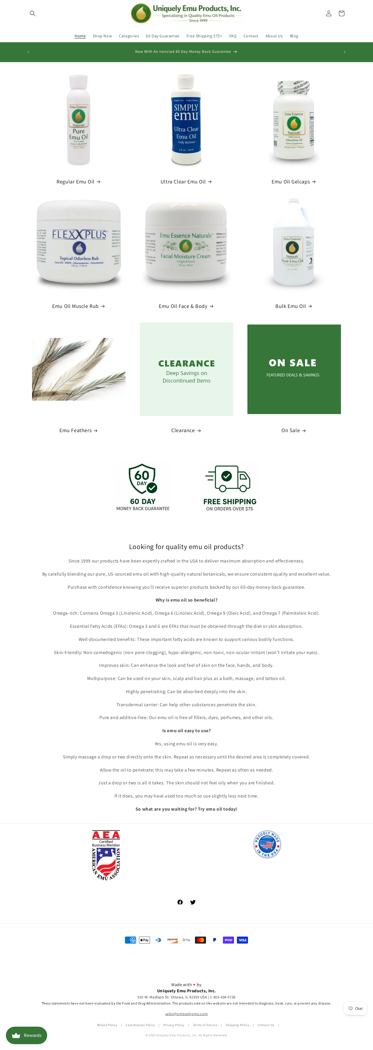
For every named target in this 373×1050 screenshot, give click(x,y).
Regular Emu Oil (75, 181)
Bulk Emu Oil (290, 306)
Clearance (183, 430)
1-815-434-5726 (222, 997)
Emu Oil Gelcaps (291, 181)
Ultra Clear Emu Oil (183, 181)
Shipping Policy (237, 1025)
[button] (32, 13)
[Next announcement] (344, 51)
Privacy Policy (173, 1025)
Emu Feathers (75, 430)
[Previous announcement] (28, 51)
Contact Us (266, 1025)
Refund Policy (107, 1025)
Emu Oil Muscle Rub (75, 306)
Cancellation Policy (140, 1025)
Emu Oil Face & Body (183, 306)
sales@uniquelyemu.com (186, 1014)
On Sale (290, 430)
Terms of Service (205, 1025)
